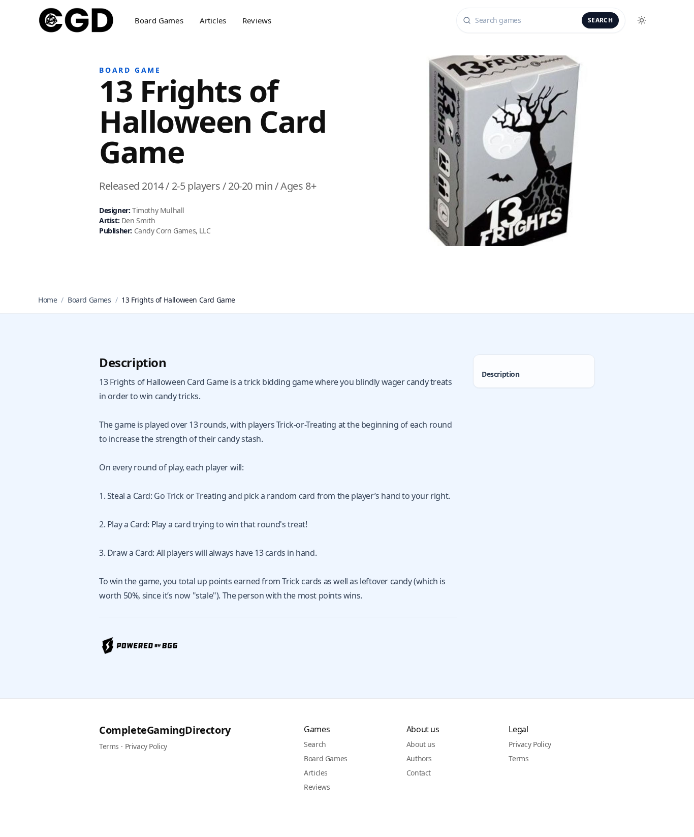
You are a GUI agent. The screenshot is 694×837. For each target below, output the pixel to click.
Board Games (159, 20)
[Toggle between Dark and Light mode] (642, 20)
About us (420, 744)
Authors (419, 758)
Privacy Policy (146, 746)
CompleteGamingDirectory (165, 730)
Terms (109, 746)
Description (501, 374)
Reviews (256, 20)
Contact (418, 773)
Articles (213, 20)
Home (47, 300)
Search (600, 20)
